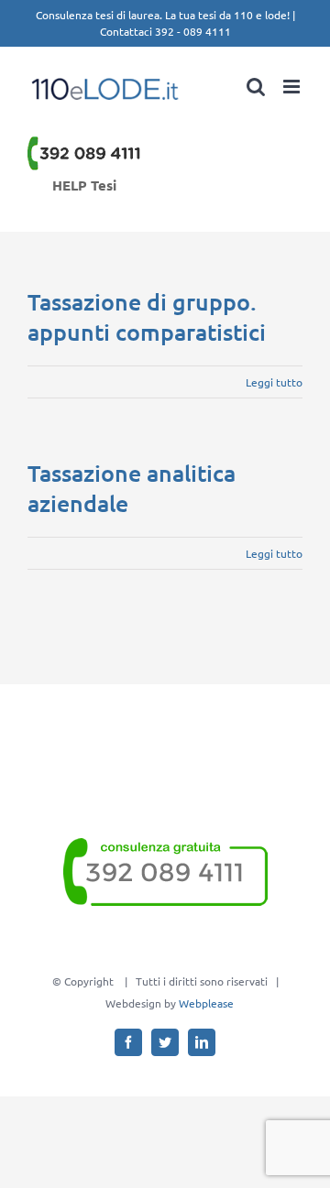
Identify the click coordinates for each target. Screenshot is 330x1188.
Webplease (206, 1003)
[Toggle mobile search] (256, 86)
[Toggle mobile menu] (292, 86)
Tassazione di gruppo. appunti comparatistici (147, 316)
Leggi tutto (274, 382)
